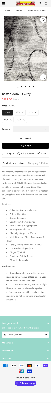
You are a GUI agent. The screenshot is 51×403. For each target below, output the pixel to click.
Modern (19, 10)
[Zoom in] (43, 77)
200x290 (32, 112)
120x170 (7, 112)
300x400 (20, 119)
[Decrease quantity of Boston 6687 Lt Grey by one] (16, 129)
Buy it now (26, 145)
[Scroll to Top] (46, 388)
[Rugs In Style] (25, 3)
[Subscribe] (46, 334)
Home (7, 10)
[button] (46, 3)
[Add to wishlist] (43, 20)
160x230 (20, 112)
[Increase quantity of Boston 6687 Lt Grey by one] (46, 129)
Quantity (6, 129)
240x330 (8, 119)
